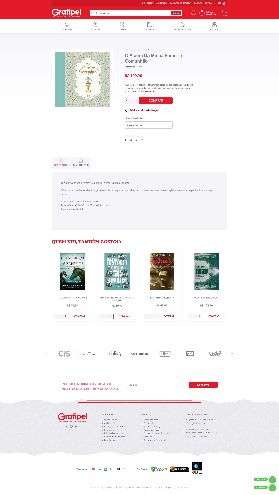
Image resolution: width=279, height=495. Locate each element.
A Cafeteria (161, 3)
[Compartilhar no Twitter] (132, 140)
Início (127, 50)
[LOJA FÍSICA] (272, 480)
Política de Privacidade (114, 436)
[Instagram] (220, 3)
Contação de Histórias (180, 3)
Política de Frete (151, 430)
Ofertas (95, 29)
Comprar (156, 100)
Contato (198, 3)
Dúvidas (208, 3)
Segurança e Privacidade (155, 440)
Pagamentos (149, 423)
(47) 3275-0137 (199, 436)
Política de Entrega (152, 426)
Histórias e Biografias (156, 50)
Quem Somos (147, 3)
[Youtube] (224, 3)
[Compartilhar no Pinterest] (138, 140)
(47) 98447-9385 (199, 423)
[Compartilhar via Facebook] (127, 140)
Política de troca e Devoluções (158, 433)
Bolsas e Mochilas (182, 29)
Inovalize (184, 487)
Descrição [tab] (60, 165)
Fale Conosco (110, 440)
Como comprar (151, 419)
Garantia (148, 436)
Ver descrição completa (144, 91)
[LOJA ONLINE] (272, 488)
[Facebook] (216, 3)
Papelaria (149, 29)
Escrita (214, 29)
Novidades (135, 50)
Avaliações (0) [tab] (81, 165)
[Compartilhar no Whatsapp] (143, 140)
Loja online (67, 29)
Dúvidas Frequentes (113, 433)
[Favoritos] (193, 13)
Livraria (122, 29)
